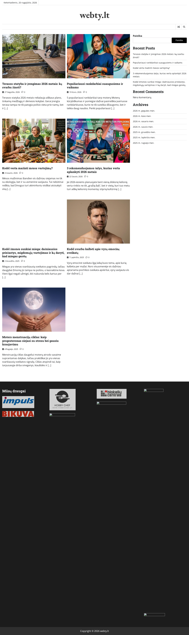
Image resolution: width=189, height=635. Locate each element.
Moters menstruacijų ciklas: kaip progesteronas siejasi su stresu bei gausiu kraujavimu (30, 340)
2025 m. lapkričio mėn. (144, 137)
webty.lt (95, 15)
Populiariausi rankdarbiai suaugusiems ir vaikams (95, 85)
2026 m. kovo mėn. (142, 116)
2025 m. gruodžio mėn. (144, 132)
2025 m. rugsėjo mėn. (143, 142)
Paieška (137, 35)
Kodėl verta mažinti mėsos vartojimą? (27, 168)
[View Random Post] (178, 27)
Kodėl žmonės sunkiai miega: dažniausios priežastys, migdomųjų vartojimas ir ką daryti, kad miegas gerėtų (33, 252)
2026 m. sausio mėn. (143, 126)
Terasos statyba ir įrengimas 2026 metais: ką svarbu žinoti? (32, 85)
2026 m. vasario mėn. (143, 121)
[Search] (184, 27)
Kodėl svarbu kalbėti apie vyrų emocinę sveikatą (93, 251)
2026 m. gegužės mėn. (144, 110)
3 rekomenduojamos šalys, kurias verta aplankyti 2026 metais (93, 170)
